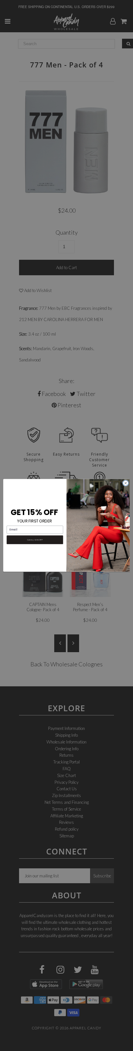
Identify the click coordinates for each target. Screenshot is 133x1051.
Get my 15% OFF (35, 540)
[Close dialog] (125, 483)
